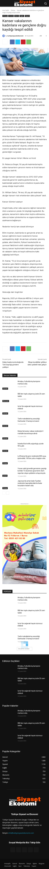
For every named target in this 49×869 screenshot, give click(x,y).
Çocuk (5, 475)
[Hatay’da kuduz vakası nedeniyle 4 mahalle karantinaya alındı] (9, 434)
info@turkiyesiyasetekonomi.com (21, 833)
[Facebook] (12, 42)
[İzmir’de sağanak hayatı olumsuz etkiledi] (9, 409)
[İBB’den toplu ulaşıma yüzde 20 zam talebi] (9, 397)
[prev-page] (3, 493)
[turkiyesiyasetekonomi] (3, 36)
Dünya (13, 10)
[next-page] (7, 493)
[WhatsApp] (28, 42)
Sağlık (22, 16)
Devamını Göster (23, 649)
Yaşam (27, 16)
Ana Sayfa (5, 10)
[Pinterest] (23, 42)
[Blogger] (12, 849)
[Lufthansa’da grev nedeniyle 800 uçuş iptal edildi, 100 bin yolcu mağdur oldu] (9, 459)
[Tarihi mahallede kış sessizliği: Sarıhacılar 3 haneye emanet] (9, 422)
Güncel (11, 16)
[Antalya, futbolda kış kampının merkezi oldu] (9, 385)
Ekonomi (5, 401)
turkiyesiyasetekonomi (15, 36)
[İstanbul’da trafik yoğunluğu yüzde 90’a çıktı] (9, 447)
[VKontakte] (36, 849)
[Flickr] (24, 849)
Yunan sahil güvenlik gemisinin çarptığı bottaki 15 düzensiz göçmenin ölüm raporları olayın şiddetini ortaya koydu (32, 471)
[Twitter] (17, 42)
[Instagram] (30, 849)
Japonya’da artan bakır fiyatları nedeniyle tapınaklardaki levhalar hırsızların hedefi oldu (30, 483)
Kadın (16, 16)
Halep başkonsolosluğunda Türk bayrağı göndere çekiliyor (12, 364)
